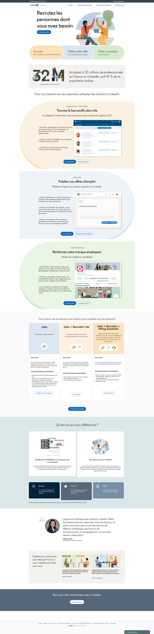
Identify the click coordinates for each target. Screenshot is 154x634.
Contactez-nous (44, 32)
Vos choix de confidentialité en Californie (81, 623)
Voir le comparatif (97, 578)
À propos (40, 623)
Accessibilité (113, 623)
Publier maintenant (118, 1)
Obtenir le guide (67, 576)
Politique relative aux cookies (50, 623)
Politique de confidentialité (64, 623)
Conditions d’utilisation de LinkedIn (100, 623)
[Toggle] (147, 632)
